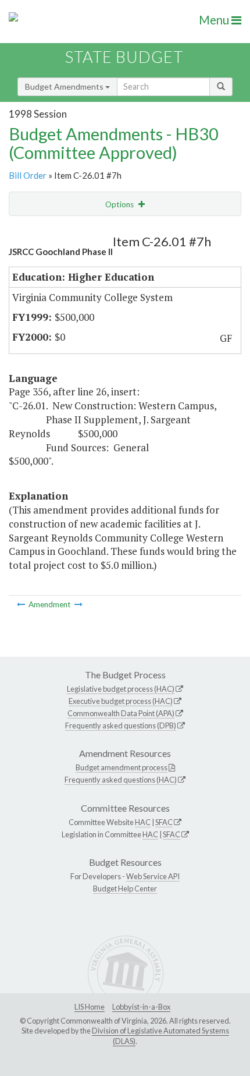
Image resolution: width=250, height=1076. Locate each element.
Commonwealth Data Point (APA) (120, 713)
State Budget (124, 56)
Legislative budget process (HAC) (120, 688)
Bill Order (28, 175)
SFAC (164, 822)
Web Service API (153, 876)
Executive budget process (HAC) (121, 701)
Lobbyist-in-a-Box (141, 1006)
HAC (143, 822)
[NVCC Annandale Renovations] (22, 604)
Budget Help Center (125, 888)
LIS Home (89, 1006)
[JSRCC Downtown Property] (78, 604)
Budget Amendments (65, 86)
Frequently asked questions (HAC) (121, 779)
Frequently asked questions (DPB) (120, 725)
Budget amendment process (121, 767)
